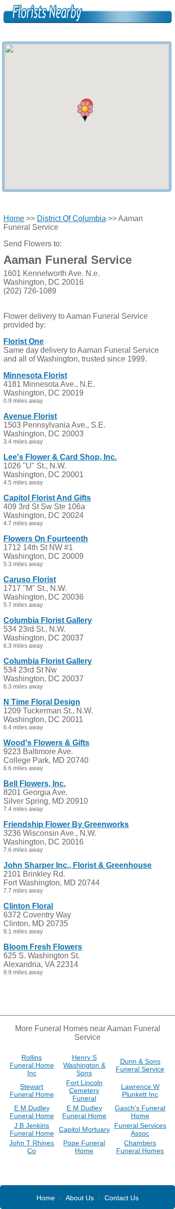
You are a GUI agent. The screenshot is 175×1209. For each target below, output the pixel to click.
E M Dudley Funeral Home (32, 1112)
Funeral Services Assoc (140, 1129)
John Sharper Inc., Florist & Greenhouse (77, 865)
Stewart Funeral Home (32, 1090)
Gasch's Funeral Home (140, 1112)
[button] (85, 111)
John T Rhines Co (31, 1147)
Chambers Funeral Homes (140, 1147)
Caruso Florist (29, 579)
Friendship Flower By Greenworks (66, 824)
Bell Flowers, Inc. (34, 783)
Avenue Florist (30, 416)
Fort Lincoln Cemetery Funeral (84, 1090)
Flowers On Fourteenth (45, 539)
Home (13, 218)
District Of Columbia (71, 218)
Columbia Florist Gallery (47, 620)
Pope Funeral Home (84, 1147)
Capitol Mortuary (84, 1129)
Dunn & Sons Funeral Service (140, 1065)
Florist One (23, 341)
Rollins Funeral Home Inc (32, 1065)
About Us (80, 1198)
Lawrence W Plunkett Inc (140, 1090)
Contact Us (122, 1198)
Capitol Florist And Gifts (47, 498)
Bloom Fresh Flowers (42, 947)
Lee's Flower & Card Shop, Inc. (60, 457)
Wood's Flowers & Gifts (46, 743)
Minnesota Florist (35, 375)
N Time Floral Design (41, 702)
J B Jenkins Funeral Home (32, 1129)
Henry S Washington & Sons (84, 1065)
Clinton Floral (28, 906)
